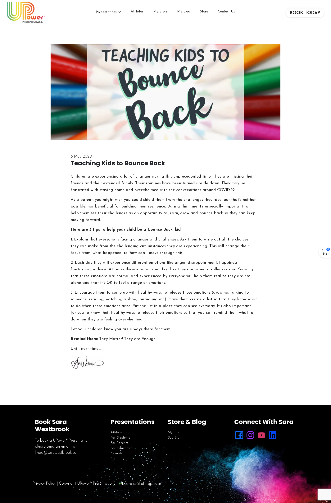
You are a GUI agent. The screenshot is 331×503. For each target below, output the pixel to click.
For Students (120, 438)
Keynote (117, 453)
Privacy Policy (44, 484)
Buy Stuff (175, 438)
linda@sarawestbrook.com (57, 453)
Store (204, 11)
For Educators (121, 448)
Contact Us (226, 11)
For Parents (119, 443)
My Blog (183, 11)
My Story (160, 11)
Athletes (137, 11)
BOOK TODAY (305, 13)
